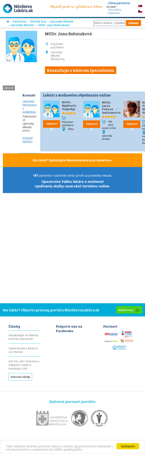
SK (140, 5)
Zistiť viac (126, 310)
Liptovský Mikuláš (61, 21)
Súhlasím (128, 446)
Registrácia (114, 13)
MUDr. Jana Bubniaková (53, 25)
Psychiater (20, 21)
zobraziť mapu (9, 88)
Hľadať (133, 23)
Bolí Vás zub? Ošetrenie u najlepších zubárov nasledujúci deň (23, 364)
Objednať (51, 123)
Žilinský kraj (38, 21)
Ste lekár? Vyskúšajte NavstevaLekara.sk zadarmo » (73, 160)
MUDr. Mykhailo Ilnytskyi (69, 105)
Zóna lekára (114, 9)
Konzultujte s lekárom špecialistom (80, 70)
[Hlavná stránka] (8, 21)
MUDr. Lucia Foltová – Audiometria (111, 107)
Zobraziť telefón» (27, 139)
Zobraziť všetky (20, 377)
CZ (140, 11)
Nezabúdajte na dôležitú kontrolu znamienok (23, 337)
